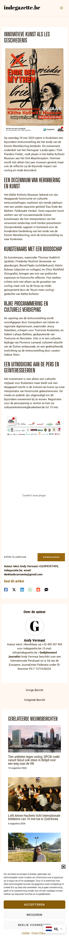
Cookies (26, 933)
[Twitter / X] (14, 589)
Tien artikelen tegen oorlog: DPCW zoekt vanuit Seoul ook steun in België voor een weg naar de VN (34, 760)
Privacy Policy (38, 933)
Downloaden (51, 557)
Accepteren (34, 904)
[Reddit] (38, 589)
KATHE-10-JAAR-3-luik (15, 557)
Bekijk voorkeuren (34, 925)
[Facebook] (6, 589)
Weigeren (34, 915)
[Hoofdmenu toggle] (61, 8)
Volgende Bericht (34, 700)
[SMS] (46, 589)
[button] (63, 867)
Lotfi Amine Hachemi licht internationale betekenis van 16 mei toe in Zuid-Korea (34, 817)
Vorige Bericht (34, 690)
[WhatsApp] (30, 589)
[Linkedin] (22, 589)
